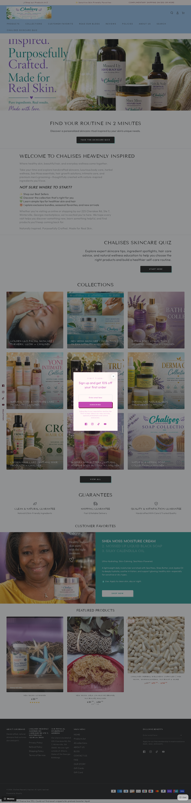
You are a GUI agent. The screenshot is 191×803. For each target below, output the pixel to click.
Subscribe (95, 405)
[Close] (113, 376)
